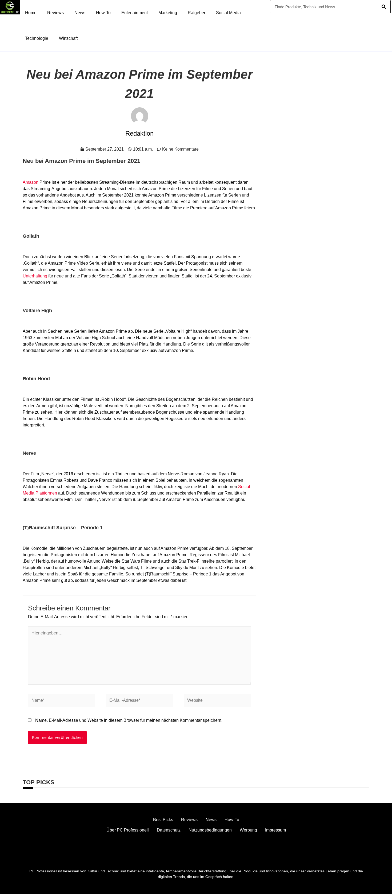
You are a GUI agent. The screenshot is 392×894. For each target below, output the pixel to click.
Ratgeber (196, 12)
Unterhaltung (35, 276)
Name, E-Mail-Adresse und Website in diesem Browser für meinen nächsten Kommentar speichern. (128, 720)
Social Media (228, 12)
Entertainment (134, 12)
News (79, 12)
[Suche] (383, 6)
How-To (103, 12)
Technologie (36, 38)
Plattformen (46, 493)
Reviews (55, 12)
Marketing (167, 12)
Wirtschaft (68, 38)
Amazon (30, 182)
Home (31, 12)
